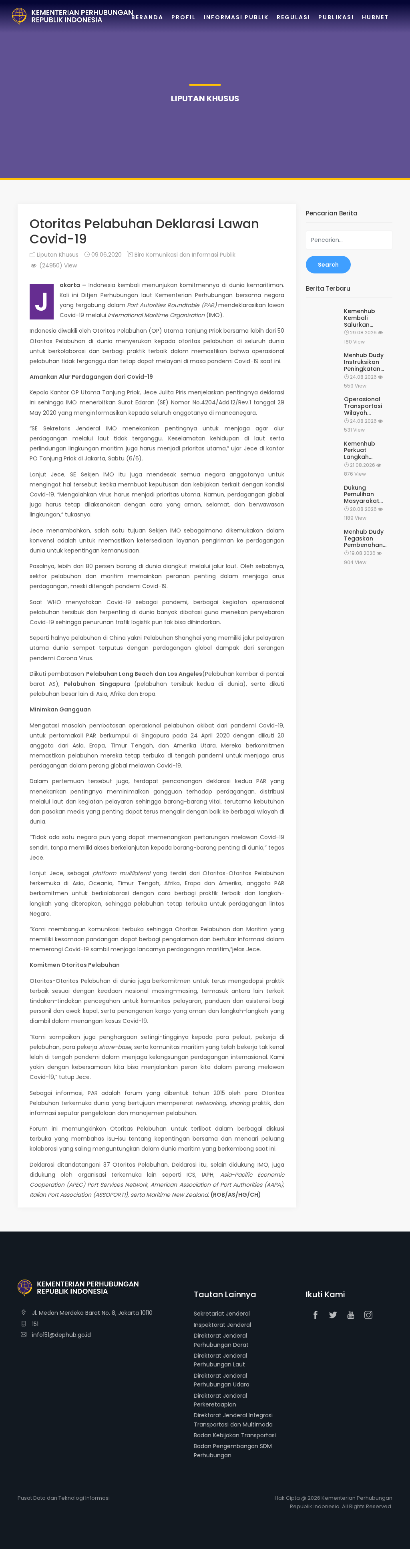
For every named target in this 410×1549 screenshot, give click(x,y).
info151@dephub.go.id (60, 1335)
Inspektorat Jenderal (222, 1325)
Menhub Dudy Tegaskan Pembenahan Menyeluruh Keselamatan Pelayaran (364, 538)
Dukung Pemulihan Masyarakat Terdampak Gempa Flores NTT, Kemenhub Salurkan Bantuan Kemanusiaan (366, 494)
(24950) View (57, 265)
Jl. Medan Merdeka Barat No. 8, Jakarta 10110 (91, 1313)
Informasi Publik (236, 17)
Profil (183, 17)
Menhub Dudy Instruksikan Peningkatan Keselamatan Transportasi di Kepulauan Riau (367, 362)
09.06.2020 (106, 255)
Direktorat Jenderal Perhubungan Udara (221, 1380)
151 (34, 1324)
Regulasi (293, 17)
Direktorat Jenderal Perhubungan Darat (221, 1340)
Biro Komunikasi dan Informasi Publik (184, 255)
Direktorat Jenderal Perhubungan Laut (220, 1360)
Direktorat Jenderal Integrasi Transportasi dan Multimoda (233, 1419)
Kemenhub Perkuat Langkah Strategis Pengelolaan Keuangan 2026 (367, 450)
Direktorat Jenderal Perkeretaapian (220, 1400)
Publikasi (336, 17)
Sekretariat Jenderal (222, 1314)
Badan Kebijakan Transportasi (235, 1435)
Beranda (147, 17)
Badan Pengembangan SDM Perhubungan (233, 1450)
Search (328, 265)
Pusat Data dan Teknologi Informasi (64, 1498)
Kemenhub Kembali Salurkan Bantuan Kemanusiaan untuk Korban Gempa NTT (364, 318)
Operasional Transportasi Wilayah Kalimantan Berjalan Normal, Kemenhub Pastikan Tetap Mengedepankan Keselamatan (368, 406)
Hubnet (375, 17)
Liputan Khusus (56, 255)
